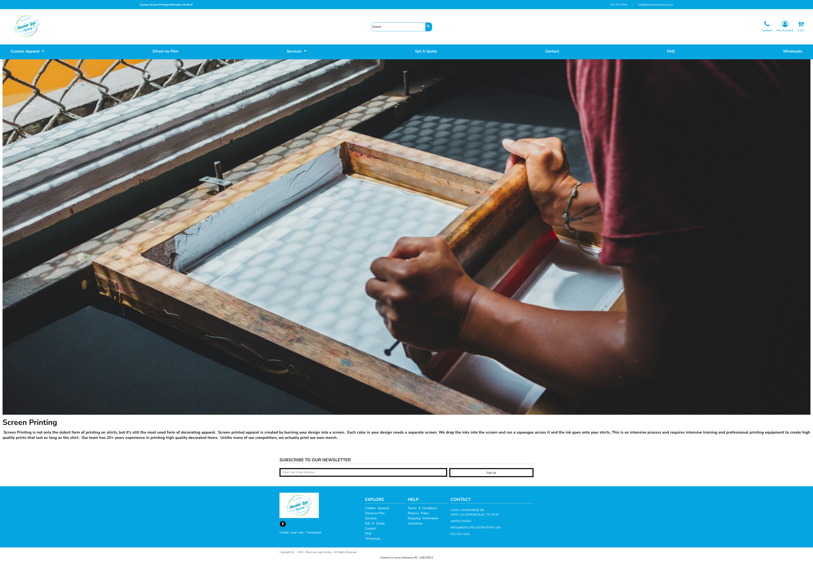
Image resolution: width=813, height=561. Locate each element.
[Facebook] (283, 524)
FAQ (368, 533)
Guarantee (415, 523)
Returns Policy (418, 513)
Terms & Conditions (422, 508)
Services (371, 518)
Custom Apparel (377, 508)
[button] (27, 50)
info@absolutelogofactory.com (655, 4)
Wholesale (372, 538)
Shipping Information (423, 518)
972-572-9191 (618, 4)
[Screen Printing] (196, 4)
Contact (370, 528)
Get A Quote (375, 523)
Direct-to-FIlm (375, 513)
